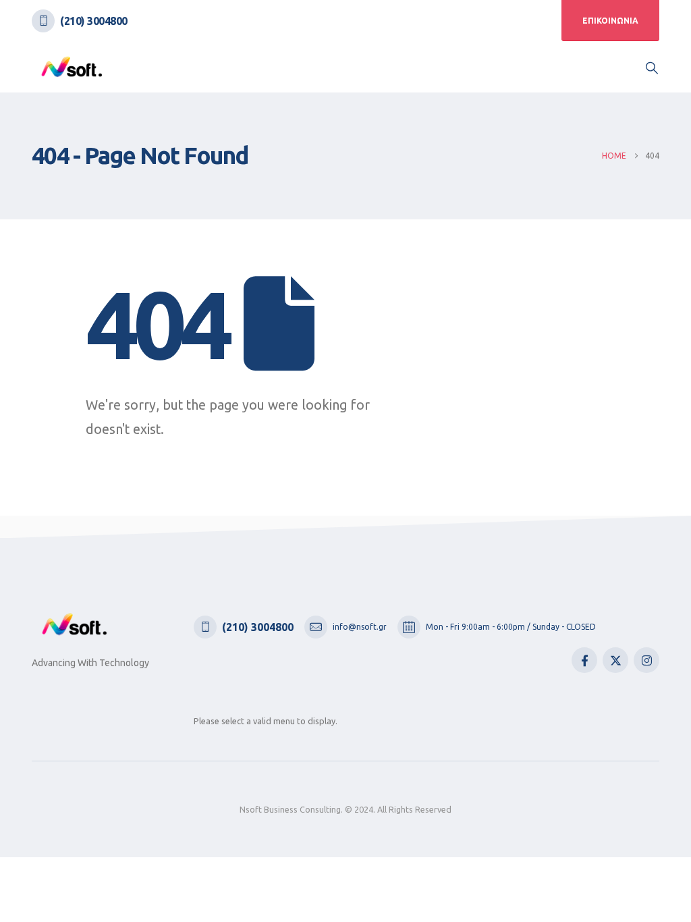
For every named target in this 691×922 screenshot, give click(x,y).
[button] (651, 67)
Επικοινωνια (610, 20)
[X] (615, 660)
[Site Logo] (72, 66)
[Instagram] (646, 660)
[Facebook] (584, 660)
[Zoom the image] (75, 621)
